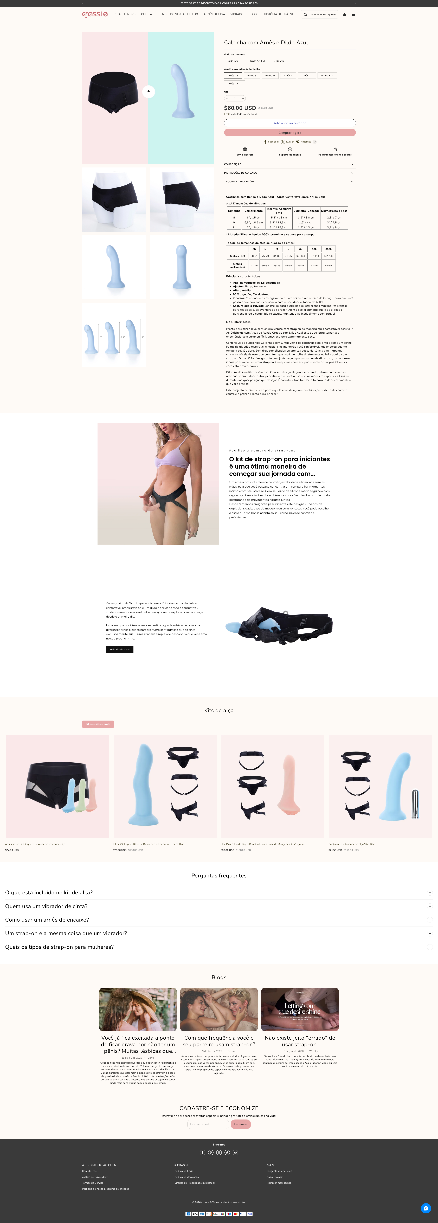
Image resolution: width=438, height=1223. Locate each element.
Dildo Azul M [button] (257, 60)
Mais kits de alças (120, 649)
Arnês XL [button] (307, 75)
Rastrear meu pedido (279, 1182)
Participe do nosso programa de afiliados (105, 1188)
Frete (227, 113)
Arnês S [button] (251, 75)
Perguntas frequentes (279, 1171)
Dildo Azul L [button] (280, 60)
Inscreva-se (241, 1124)
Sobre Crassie (275, 1177)
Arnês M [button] (270, 75)
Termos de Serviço (92, 1182)
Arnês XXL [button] (327, 75)
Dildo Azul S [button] (234, 60)
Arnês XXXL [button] (234, 83)
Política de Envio (184, 1171)
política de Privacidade (95, 1177)
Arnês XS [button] (233, 75)
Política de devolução (187, 1177)
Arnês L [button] (288, 75)
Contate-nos (89, 1171)
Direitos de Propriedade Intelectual (195, 1182)
